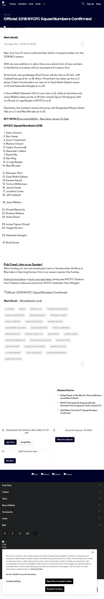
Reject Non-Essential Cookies (59, 581)
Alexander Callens (15, 328)
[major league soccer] (4, 546)
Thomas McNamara (57, 309)
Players (9, 309)
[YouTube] (27, 533)
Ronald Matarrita (14, 315)
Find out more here (14, 279)
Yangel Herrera (61, 328)
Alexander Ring (39, 328)
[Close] (93, 552)
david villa (36, 309)
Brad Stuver (63, 340)
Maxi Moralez (12, 334)
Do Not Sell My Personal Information (21, 574)
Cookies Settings (13, 581)
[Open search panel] (83, 4)
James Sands (71, 334)
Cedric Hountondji (35, 346)
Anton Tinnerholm (15, 340)
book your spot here (40, 279)
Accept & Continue (55, 589)
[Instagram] (20, 533)
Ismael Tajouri (58, 346)
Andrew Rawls (37, 315)
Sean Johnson (12, 321)
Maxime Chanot (59, 315)
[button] (44, 4)
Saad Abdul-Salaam (40, 340)
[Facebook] (12, 533)
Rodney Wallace (34, 334)
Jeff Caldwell (33, 353)
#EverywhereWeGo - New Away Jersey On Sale (42, 118)
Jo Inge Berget (13, 353)
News (22, 309)
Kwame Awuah (55, 321)
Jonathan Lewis (34, 321)
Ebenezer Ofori (13, 359)
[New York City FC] (4, 4)
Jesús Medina (12, 346)
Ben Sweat (53, 334)
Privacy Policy (37, 569)
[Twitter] (5, 533)
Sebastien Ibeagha (56, 353)
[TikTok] (35, 533)
